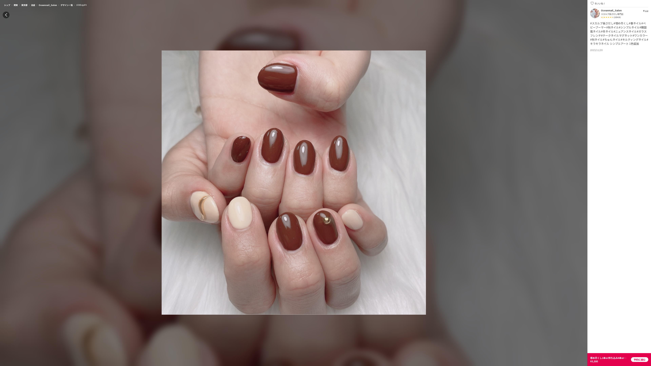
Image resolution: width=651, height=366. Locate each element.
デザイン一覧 (67, 5)
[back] (6, 15)
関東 (16, 5)
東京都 (24, 5)
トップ (7, 5)
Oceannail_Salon (48, 5)
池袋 (33, 5)
